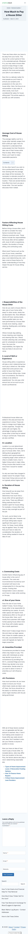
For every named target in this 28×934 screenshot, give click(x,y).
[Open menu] (25, 3)
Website (5, 869)
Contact (17, 927)
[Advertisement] (14, 37)
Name (5, 853)
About (11, 927)
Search (4, 881)
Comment (6, 825)
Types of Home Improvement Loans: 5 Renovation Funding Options (15, 769)
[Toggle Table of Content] (11, 162)
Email (5, 861)
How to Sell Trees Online (10, 916)
